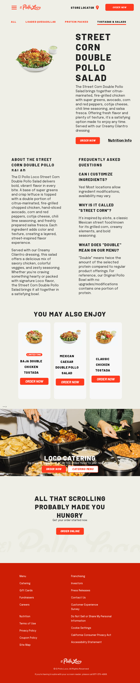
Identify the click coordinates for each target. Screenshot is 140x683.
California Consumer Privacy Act (91, 635)
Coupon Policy (28, 638)
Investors (77, 583)
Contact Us (78, 597)
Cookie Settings (81, 628)
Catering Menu (83, 468)
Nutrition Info (120, 140)
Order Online (70, 530)
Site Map (25, 645)
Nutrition (25, 616)
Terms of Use (28, 623)
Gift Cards (26, 590)
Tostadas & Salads (111, 21)
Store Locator (82, 7)
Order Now (119, 7)
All (13, 21)
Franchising (78, 576)
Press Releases (80, 590)
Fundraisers (27, 597)
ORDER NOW (34, 381)
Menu (23, 576)
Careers (25, 605)
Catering (25, 583)
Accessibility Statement (86, 642)
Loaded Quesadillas (41, 21)
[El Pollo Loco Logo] (30, 7)
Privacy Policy (28, 630)
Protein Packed (76, 21)
